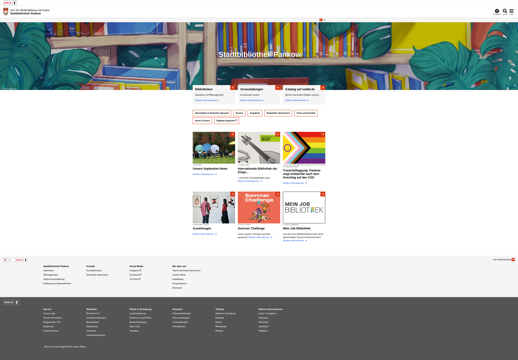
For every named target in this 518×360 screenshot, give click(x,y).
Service (239, 113)
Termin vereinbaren (52, 318)
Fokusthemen (179, 326)
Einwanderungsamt (95, 335)
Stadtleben (264, 326)
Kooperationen (179, 283)
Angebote (255, 113)
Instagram (134, 270)
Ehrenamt (177, 288)
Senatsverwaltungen (96, 318)
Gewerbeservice (51, 331)
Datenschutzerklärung (53, 279)
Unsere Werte (179, 275)
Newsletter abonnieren (278, 113)
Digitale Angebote (225, 121)
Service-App (49, 313)
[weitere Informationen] (5, 11)
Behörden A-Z (93, 313)
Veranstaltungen (180, 322)
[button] (322, 20)
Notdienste (48, 326)
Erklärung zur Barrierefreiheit (57, 283)
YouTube (133, 279)
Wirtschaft (263, 322)
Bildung (219, 331)
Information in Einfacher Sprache (212, 113)
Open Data (134, 326)
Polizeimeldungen (181, 318)
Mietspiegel (221, 326)
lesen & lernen (202, 121)
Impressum (48, 270)
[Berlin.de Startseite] (10, 3)
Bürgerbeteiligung (138, 322)
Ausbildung (177, 279)
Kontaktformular (94, 270)
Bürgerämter (92, 326)
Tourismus (263, 318)
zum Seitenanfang (502, 259)
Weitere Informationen (205, 100)
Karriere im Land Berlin (140, 318)
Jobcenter (91, 331)
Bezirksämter (92, 322)
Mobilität (219, 318)
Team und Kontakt (305, 113)
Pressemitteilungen (181, 313)
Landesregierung (137, 313)
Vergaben (134, 331)
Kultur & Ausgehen (268, 313)
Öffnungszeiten (50, 275)
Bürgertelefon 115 (51, 322)
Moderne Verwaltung (225, 313)
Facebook (134, 275)
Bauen (218, 322)
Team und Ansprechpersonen (186, 270)
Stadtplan (263, 331)
